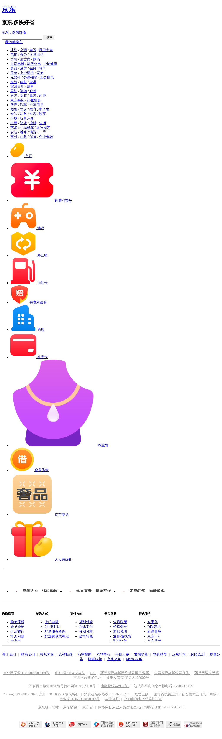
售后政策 (120, 622)
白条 (23, 137)
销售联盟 (160, 654)
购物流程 (17, 622)
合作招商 (66, 654)
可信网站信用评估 (30, 724)
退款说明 (120, 631)
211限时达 (52, 626)
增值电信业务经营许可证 (143, 699)
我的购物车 (14, 42)
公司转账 (86, 636)
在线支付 (86, 626)
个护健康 (50, 64)
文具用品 (36, 54)
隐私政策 (95, 659)
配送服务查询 (55, 631)
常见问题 (17, 636)
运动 (23, 91)
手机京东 (122, 654)
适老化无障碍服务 (173, 724)
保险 (32, 137)
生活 (42, 123)
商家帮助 (84, 654)
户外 (32, 91)
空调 (23, 50)
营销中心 (103, 654)
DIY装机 (154, 626)
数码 (36, 59)
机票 (13, 123)
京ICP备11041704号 (70, 673)
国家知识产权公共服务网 (193, 724)
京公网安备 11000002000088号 (26, 673)
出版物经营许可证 (115, 686)
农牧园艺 (43, 127)
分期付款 (86, 631)
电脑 (13, 54)
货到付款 (86, 622)
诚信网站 (79, 724)
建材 (23, 82)
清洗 (32, 132)
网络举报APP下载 (128, 724)
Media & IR (134, 659)
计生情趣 (34, 100)
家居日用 (17, 86)
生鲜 (32, 68)
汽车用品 (36, 105)
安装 (13, 132)
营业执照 (112, 699)
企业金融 (46, 137)
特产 (42, 68)
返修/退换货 (122, 636)
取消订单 (120, 641)
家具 (32, 82)
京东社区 (179, 654)
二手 (42, 132)
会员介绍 (17, 626)
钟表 (32, 114)
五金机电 (47, 77)
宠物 (39, 73)
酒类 (23, 68)
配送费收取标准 (57, 636)
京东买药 (17, 100)
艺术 (13, 127)
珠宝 (42, 114)
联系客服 (47, 654)
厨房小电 (34, 64)
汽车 (23, 105)
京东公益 (114, 659)
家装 (13, 82)
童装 (32, 95)
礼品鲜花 (27, 127)
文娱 (23, 109)
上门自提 (52, 622)
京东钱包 (70, 707)
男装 (13, 95)
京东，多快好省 (14, 32)
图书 (13, 109)
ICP (93, 673)
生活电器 (17, 64)
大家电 (15, 641)
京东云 (88, 707)
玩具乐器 (27, 118)
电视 (32, 50)
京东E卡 (153, 636)
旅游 (32, 123)
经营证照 (142, 694)
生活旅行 (17, 631)
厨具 (30, 86)
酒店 (23, 123)
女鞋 (13, 114)
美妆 (13, 73)
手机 (13, 59)
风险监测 (198, 654)
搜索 (48, 37)
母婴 (13, 118)
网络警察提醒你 (55, 724)
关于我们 (9, 654)
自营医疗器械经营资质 (172, 673)
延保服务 (154, 631)
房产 (13, 105)
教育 (32, 109)
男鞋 (13, 91)
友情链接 (141, 654)
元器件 (15, 77)
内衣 (42, 95)
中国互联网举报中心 (104, 724)
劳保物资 (30, 77)
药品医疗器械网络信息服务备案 (125, 673)
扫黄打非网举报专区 (153, 724)
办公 (23, 54)
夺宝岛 (152, 622)
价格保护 (120, 626)
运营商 (25, 59)
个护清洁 (27, 73)
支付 (13, 137)
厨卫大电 (46, 50)
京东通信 (154, 641)
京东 (9, 9)
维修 (23, 132)
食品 (13, 68)
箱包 (23, 114)
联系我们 (28, 654)
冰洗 (13, 50)
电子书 (44, 109)
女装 (23, 95)
